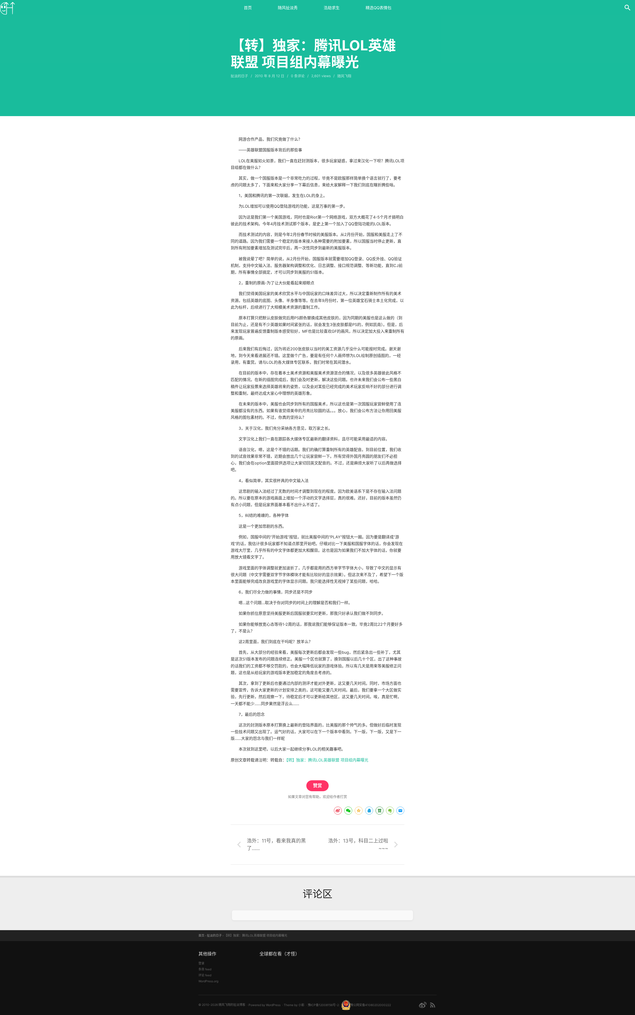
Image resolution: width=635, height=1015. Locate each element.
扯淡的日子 (239, 76)
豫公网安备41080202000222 (370, 1005)
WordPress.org (208, 981)
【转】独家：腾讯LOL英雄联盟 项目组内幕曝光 (327, 759)
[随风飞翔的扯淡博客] (7, 7)
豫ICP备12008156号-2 (323, 1005)
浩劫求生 (332, 7)
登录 (201, 963)
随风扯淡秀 (288, 7)
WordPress (273, 1005)
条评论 (298, 76)
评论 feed (204, 975)
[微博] (422, 1005)
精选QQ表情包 (378, 7)
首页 (248, 7)
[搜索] (627, 7)
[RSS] (433, 1005)
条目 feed (204, 969)
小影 (301, 1005)
